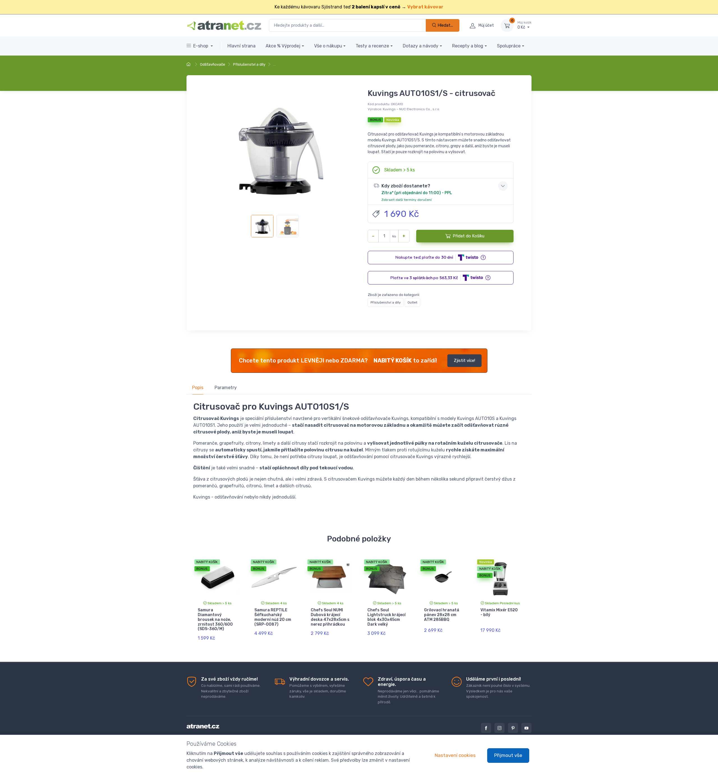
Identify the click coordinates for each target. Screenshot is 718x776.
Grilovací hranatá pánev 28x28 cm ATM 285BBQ (441, 615)
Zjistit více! (464, 360)
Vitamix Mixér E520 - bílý (499, 612)
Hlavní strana (241, 46)
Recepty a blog (467, 46)
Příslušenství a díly (249, 64)
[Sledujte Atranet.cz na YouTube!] (526, 728)
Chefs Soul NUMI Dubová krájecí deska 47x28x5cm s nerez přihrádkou (330, 617)
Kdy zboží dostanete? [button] (416, 192)
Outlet (412, 302)
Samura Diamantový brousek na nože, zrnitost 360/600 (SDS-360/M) (215, 619)
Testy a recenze (372, 46)
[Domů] (189, 64)
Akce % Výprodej (283, 46)
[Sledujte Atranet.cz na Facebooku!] (486, 728)
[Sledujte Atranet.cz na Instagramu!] (499, 728)
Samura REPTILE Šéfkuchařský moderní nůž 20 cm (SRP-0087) (272, 617)
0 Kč (524, 25)
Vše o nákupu (328, 46)
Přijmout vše (508, 755)
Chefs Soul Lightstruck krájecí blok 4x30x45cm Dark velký (386, 617)
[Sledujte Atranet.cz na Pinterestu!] (513, 728)
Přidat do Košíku (468, 235)
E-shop (201, 46)
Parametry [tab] (226, 387)
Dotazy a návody (420, 46)
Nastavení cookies (455, 755)
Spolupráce (509, 46)
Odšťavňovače (212, 64)
